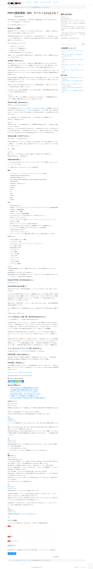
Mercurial (38, 108)
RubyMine (35, 117)
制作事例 (36, 2)
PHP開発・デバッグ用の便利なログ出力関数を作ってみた (24, 396)
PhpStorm (17, 105)
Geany (9, 365)
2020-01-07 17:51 (12, 512)
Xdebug (12, 239)
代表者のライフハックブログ (80, 567)
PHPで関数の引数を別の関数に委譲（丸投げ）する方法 (24, 390)
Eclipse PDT (11, 282)
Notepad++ (33, 31)
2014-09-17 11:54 (12, 488)
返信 (9, 417)
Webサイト (12, 545)
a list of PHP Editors (24, 351)
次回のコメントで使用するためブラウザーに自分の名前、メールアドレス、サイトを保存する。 (33, 550)
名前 (10, 536)
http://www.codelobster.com (29, 514)
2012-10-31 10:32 (12, 405)
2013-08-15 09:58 (12, 442)
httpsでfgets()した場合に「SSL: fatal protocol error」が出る (25, 394)
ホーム (23, 2)
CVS (33, 108)
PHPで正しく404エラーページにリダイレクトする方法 (23, 392)
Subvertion (28, 108)
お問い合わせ (55, 2)
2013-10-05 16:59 (12, 457)
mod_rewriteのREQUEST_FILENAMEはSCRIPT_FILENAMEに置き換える (28, 398)
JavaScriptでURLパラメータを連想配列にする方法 (71, 90)
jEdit (12, 70)
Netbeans (10, 138)
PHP (29, 7)
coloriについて (29, 2)
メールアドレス (13, 541)
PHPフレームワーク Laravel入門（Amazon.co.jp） (20, 372)
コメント (11, 526)
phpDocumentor (28, 227)
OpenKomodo (38, 303)
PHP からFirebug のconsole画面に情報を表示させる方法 (24, 388)
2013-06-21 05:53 (12, 421)
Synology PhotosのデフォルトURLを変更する (70, 80)
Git (31, 110)
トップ (10, 7)
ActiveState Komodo (15, 289)
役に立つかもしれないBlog (45, 2)
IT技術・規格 (17, 7)
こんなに (16, 145)
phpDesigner (15, 162)
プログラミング (24, 7)
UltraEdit (28, 359)
